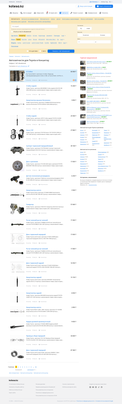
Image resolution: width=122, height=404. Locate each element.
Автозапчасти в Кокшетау (41, 373)
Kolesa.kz (12, 2)
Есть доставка (33, 51)
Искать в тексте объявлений (22, 31)
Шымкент (106, 143)
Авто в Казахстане (14, 373)
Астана (82, 137)
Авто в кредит (27, 13)
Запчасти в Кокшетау (26, 373)
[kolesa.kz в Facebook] (102, 387)
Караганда (83, 144)
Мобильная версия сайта (69, 387)
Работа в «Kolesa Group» (15, 390)
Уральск (106, 135)
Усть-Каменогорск (107, 138)
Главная (11, 56)
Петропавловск (96, 137)
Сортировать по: (13, 66)
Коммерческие (92, 13)
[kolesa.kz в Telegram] (96, 387)
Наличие (79, 32)
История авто (53, 13)
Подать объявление (105, 6)
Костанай (94, 130)
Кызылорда (95, 132)
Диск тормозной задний (35, 263)
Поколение (14, 46)
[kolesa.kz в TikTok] (99, 387)
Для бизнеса (94, 2)
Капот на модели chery (93, 121)
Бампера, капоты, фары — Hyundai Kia (96, 81)
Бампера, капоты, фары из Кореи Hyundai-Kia (98, 87)
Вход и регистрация (86, 6)
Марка (13, 39)
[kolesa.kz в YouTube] (93, 387)
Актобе (82, 132)
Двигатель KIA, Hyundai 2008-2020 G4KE (97, 95)
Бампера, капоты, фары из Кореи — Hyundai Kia (99, 73)
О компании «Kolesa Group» (16, 384)
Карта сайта (12, 392)
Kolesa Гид (104, 2)
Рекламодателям (40, 384)
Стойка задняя (31, 86)
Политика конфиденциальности (44, 392)
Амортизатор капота (33, 190)
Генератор (30, 204)
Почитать (105, 13)
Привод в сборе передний (35, 336)
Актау (81, 130)
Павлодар (94, 135)
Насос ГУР (29, 130)
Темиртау (106, 132)
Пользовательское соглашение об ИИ (46, 395)
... (33, 367)
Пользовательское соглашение (44, 390)
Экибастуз (106, 145)
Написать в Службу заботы (16, 387)
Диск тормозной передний (36, 234)
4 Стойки (29, 72)
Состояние (80, 25)
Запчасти (17, 56)
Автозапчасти (25, 56)
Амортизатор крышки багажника (38, 100)
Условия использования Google (104, 401)
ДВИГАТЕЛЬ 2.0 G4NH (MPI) (94, 67)
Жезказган (83, 142)
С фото (44, 51)
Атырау (82, 139)
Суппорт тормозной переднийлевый (39, 146)
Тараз (105, 130)
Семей (94, 141)
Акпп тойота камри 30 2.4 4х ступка (96, 61)
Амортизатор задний (33, 277)
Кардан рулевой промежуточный (38, 322)
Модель (13, 43)
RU (110, 2)
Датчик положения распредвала (38, 176)
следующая (30, 369)
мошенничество (93, 184)
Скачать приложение (68, 384)
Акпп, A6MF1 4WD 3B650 (93, 101)
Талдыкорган (95, 143)
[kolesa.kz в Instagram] (90, 387)
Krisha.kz (19, 2)
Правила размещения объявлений (45, 387)
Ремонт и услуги (78, 13)
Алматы (82, 135)
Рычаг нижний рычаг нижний (37, 220)
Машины (15, 13)
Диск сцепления (32, 162)
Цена (78, 39)
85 (36, 367)
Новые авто (40, 13)
